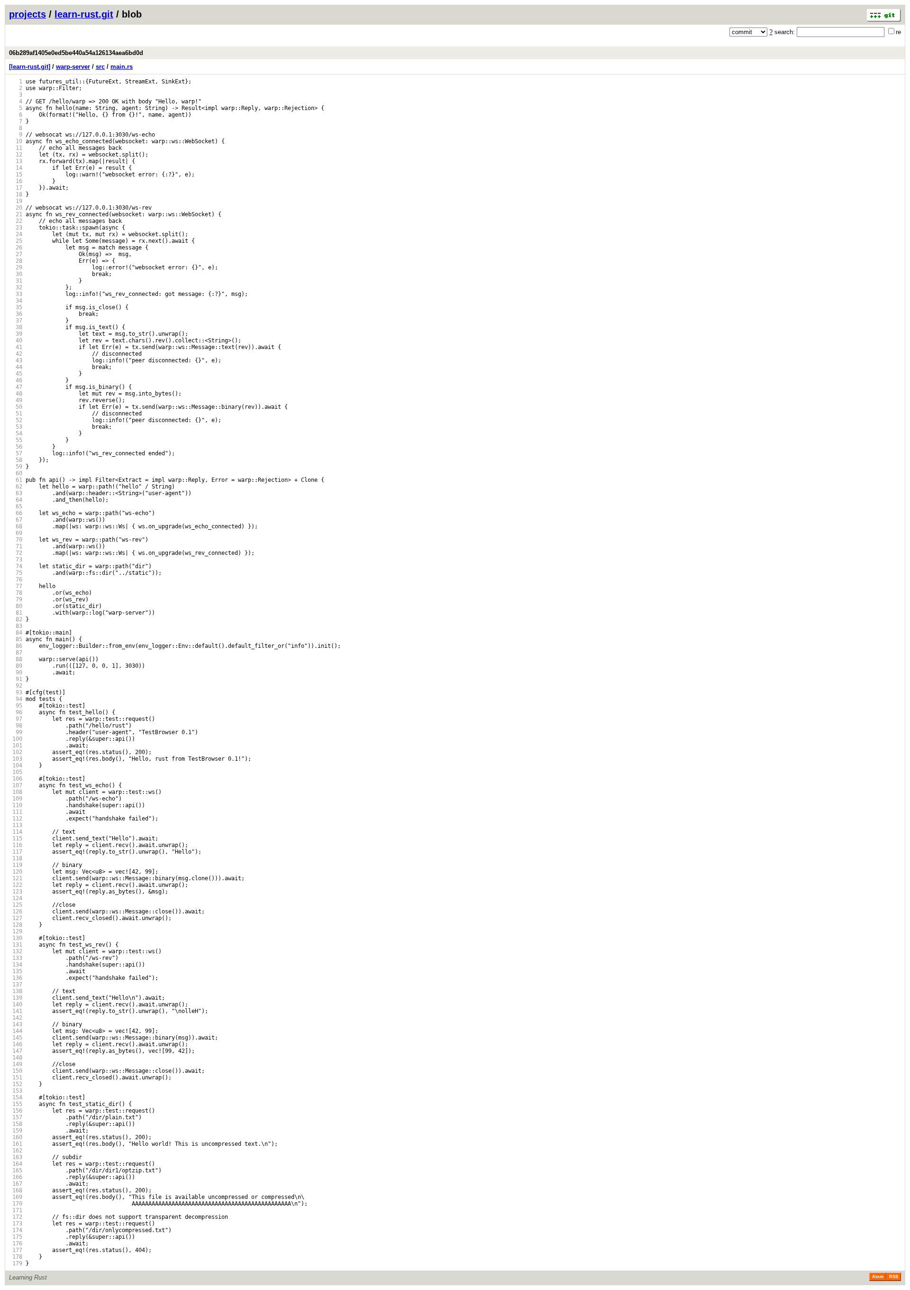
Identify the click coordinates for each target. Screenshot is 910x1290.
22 (15, 221)
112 (15, 818)
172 (15, 1217)
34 (15, 300)
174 (15, 1230)
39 (15, 334)
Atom (877, 1276)
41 (15, 347)
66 (15, 513)
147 (15, 1051)
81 (15, 612)
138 (15, 991)
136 (15, 978)
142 (15, 1017)
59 (15, 466)
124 (15, 898)
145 (15, 1037)
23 (15, 227)
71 (15, 546)
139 (15, 998)
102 (15, 752)
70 (15, 539)
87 (15, 652)
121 (15, 878)
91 (15, 679)
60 (15, 473)
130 (15, 938)
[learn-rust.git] (29, 66)
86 (15, 646)
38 (15, 327)
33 (15, 294)
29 (15, 267)
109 (15, 798)
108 (15, 792)
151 (15, 1077)
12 (15, 154)
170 (15, 1203)
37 (15, 320)
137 (15, 984)
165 (15, 1170)
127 (15, 918)
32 (15, 287)
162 (15, 1150)
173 (15, 1223)
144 (15, 1031)
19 (15, 201)
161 (15, 1144)
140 (15, 1004)
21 (15, 214)
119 (15, 865)
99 (15, 732)
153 (15, 1090)
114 (15, 832)
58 (15, 460)
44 (15, 367)
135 (15, 971)
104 (15, 765)
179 (15, 1263)
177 (15, 1250)
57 (15, 453)
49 (15, 400)
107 (15, 785)
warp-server (73, 66)
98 (15, 725)
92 (15, 685)
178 (15, 1256)
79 (15, 599)
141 (15, 1011)
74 (15, 566)
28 (15, 261)
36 (15, 314)
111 (15, 812)
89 (15, 666)
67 (15, 519)
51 (15, 413)
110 (15, 805)
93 (15, 692)
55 (15, 440)
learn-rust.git (84, 14)
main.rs (121, 66)
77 (15, 586)
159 (15, 1130)
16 (15, 181)
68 (15, 526)
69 (15, 533)
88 (15, 659)
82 (15, 619)
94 (15, 699)
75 (15, 573)
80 (15, 606)
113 (15, 825)
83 (15, 626)
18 (15, 194)
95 (15, 705)
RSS (893, 1276)
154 (15, 1097)
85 (15, 639)
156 (15, 1110)
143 (15, 1024)
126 (15, 911)
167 (15, 1183)
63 (15, 493)
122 (15, 885)
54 (15, 433)
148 (15, 1057)
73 (15, 559)
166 (15, 1177)
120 (15, 871)
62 (15, 486)
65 (15, 506)
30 (15, 274)
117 (15, 851)
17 (15, 187)
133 (15, 958)
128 (15, 924)
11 (15, 148)
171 (15, 1210)
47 (15, 387)
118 (15, 858)
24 (15, 234)
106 (15, 778)
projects (27, 14)
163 (15, 1157)
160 (15, 1137)
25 (15, 241)
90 (15, 672)
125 (15, 905)
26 (15, 247)
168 (15, 1190)
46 (15, 380)
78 (15, 593)
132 (15, 951)
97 (15, 719)
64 (15, 500)
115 (15, 838)
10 (15, 141)
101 (15, 745)
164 (15, 1164)
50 (15, 407)
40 (15, 340)
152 (15, 1084)
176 (15, 1243)
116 (15, 845)
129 (15, 931)
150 (15, 1071)
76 (15, 579)
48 (15, 393)
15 (15, 174)
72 (15, 553)
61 (15, 480)
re (898, 32)
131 (15, 944)
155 (15, 1104)
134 (15, 964)
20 (15, 207)
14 (15, 168)
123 (15, 891)
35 (15, 307)
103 (15, 759)
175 (15, 1237)
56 (15, 446)
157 (15, 1117)
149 (15, 1064)
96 (15, 712)
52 (15, 420)
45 (15, 373)
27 (15, 254)
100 (15, 739)
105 (15, 772)
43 (15, 360)
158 (15, 1124)
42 (15, 353)
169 (15, 1197)
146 (15, 1044)
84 (15, 632)
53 (15, 427)
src (100, 66)
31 (15, 280)
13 (15, 161)
